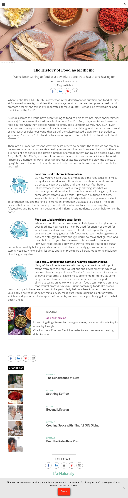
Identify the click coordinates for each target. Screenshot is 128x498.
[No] (124, 488)
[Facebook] (48, 465)
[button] (3, 3)
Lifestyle (50, 374)
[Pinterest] (72, 465)
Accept (64, 491)
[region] (64, 322)
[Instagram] (64, 465)
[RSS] (79, 465)
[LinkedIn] (56, 465)
